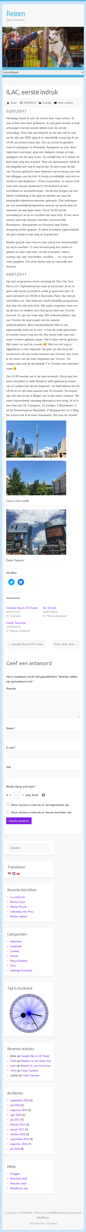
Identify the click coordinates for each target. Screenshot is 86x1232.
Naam (11, 728)
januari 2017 (17, 1129)
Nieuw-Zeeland (18, 960)
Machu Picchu (18, 906)
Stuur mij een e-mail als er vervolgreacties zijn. (40, 804)
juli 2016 (15, 1148)
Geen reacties (65, 102)
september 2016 (19, 1139)
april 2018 (15, 1114)
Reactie (11, 688)
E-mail (11, 747)
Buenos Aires (18, 901)
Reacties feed (18, 1183)
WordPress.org (18, 1188)
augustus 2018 (18, 1110)
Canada (47, 102)
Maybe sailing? (19, 916)
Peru (13, 965)
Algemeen (16, 941)
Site (8, 767)
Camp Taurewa (15, 622)
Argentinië (16, 946)
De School (49, 607)
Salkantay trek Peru (21, 911)
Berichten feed (18, 1178)
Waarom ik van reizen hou (36, 1060)
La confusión (17, 897)
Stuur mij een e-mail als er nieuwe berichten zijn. (41, 812)
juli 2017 (15, 1119)
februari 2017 (17, 1124)
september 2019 (19, 1100)
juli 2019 (15, 1105)
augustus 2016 (18, 1143)
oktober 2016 (17, 1134)
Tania (13, 102)
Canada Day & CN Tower (22, 607)
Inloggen (15, 1173)
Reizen (15, 13)
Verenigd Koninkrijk (21, 970)
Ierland (14, 956)
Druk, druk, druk (66, 644)
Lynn (13, 1065)
